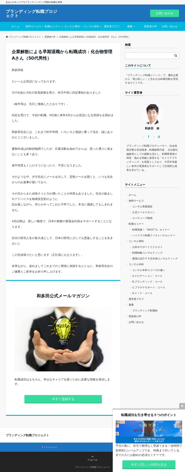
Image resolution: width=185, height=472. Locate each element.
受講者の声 (150, 26)
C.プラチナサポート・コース (148, 287)
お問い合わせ (164, 13)
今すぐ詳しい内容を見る (149, 464)
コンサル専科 (72, 26)
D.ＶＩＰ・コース (142, 293)
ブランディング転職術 (145, 310)
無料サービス (33, 26)
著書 (129, 26)
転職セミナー (53, 26)
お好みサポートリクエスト (147, 246)
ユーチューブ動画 (142, 217)
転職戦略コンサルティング (147, 252)
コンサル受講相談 (142, 206)
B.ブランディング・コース (147, 281)
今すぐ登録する (63, 399)
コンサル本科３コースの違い (148, 269)
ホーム (15, 26)
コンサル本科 (91, 26)
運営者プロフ (112, 26)
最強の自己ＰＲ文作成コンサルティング (155, 258)
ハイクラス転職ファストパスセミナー (153, 235)
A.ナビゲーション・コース (147, 275)
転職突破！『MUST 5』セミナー (151, 229)
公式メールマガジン (143, 212)
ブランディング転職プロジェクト (31, 13)
